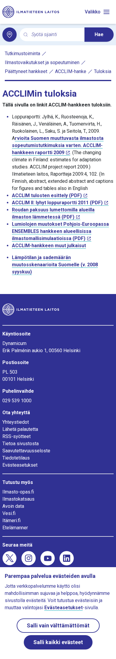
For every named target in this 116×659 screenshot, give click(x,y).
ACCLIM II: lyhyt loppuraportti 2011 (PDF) (57, 202)
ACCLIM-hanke (70, 71)
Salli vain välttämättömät (58, 625)
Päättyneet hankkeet (26, 71)
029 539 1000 (17, 400)
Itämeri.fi (11, 520)
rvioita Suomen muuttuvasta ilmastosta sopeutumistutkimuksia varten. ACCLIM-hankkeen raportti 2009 (58, 145)
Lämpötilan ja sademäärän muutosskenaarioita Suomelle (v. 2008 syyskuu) (55, 265)
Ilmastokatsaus (18, 499)
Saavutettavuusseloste (26, 451)
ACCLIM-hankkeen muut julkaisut (49, 245)
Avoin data (13, 506)
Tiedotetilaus (16, 458)
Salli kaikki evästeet (58, 642)
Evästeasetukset (19, 465)
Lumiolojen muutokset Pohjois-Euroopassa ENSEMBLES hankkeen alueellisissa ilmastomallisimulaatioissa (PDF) (60, 231)
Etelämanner (15, 527)
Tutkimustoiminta (22, 53)
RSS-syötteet (16, 436)
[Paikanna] (9, 34)
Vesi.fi (8, 513)
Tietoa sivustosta (20, 443)
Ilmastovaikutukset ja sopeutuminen (42, 62)
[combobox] (55, 34)
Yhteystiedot (15, 422)
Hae (99, 34)
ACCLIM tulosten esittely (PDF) (47, 195)
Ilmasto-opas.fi (18, 492)
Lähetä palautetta (20, 429)
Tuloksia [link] (102, 71)
